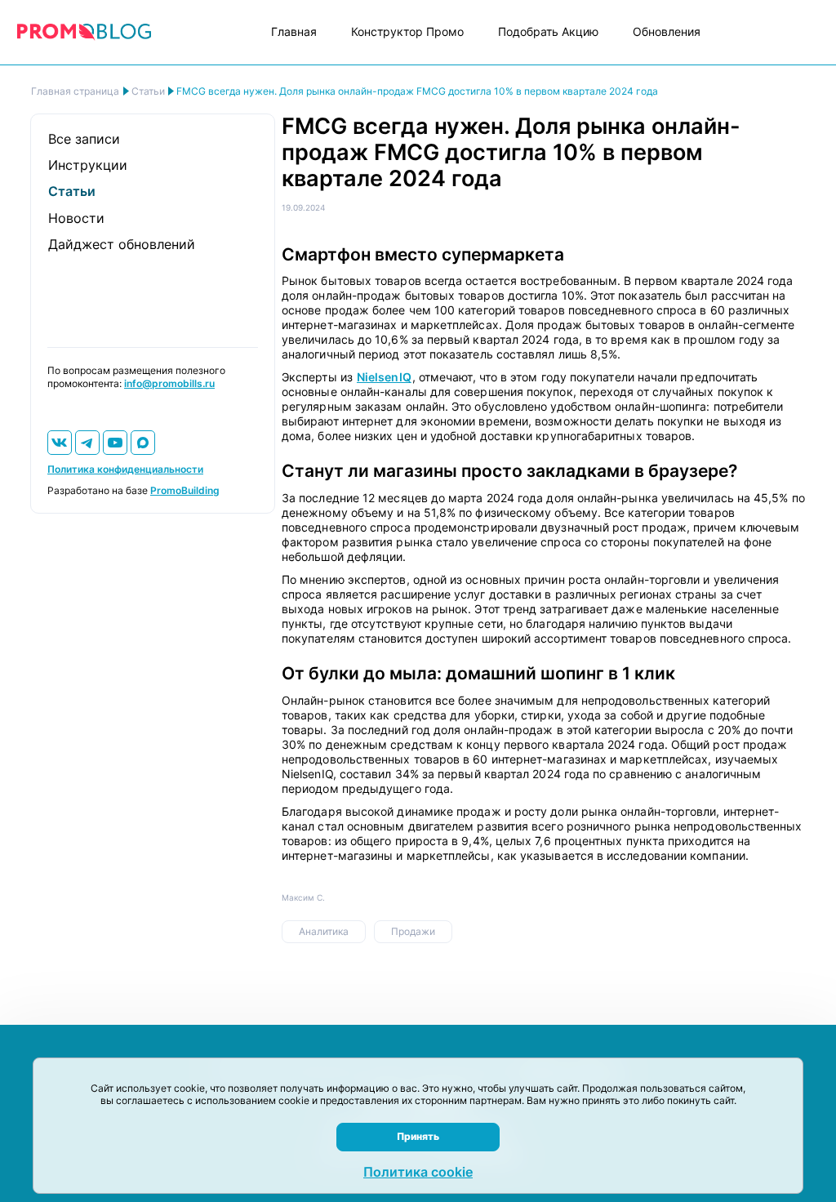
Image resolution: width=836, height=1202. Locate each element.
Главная (294, 31)
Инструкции (87, 165)
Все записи (84, 139)
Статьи (72, 191)
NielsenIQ (384, 377)
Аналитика (324, 931)
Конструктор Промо (407, 31)
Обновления (666, 31)
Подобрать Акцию (548, 31)
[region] (418, 95)
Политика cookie (418, 1172)
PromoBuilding (185, 490)
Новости (76, 218)
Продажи (413, 931)
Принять (418, 1136)
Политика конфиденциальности (125, 469)
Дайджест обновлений (121, 244)
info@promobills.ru (169, 383)
